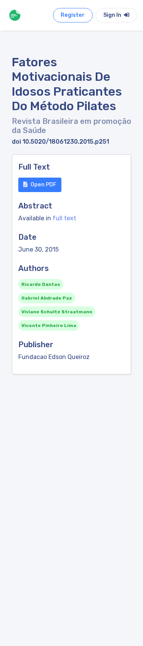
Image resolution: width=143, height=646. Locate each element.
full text (64, 218)
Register (73, 15)
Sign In (112, 15)
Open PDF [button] (43, 184)
